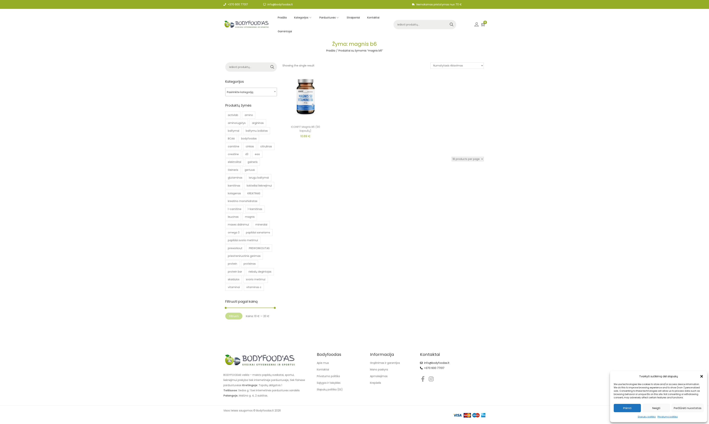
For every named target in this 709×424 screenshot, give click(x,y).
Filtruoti (234, 316)
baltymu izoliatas (257, 131)
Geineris (233, 170)
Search (451, 24)
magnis (250, 217)
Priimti (627, 408)
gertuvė (250, 170)
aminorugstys (237, 123)
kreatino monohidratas (242, 201)
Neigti (656, 408)
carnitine (233, 146)
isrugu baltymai (259, 177)
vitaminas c (253, 287)
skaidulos (233, 279)
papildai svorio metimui (243, 240)
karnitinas (234, 185)
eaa (257, 154)
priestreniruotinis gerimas (244, 256)
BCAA (231, 138)
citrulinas (266, 146)
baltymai (233, 131)
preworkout (235, 248)
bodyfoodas (249, 138)
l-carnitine (234, 209)
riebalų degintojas (260, 271)
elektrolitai (234, 162)
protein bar (235, 271)
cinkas (250, 146)
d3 (246, 154)
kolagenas (234, 193)
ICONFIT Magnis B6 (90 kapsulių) (305, 129)
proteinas (250, 264)
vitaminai (234, 287)
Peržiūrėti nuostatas (687, 408)
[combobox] (251, 92)
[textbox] (251, 92)
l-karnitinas (255, 209)
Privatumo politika (667, 416)
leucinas (233, 217)
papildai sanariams (258, 232)
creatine (233, 154)
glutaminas (235, 177)
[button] (701, 376)
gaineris (253, 162)
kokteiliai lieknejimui (259, 185)
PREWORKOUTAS (259, 248)
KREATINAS (253, 193)
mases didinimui (238, 224)
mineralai (261, 224)
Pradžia (330, 50)
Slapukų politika (647, 416)
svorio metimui (255, 279)
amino (249, 115)
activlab (233, 115)
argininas (258, 123)
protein (232, 264)
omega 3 (233, 232)
